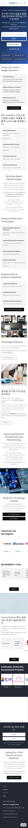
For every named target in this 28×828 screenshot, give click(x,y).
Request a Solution (14, 777)
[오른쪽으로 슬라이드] (17, 557)
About (4, 796)
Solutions (5, 789)
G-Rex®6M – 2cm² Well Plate (17, 573)
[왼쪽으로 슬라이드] (10, 557)
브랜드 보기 (6, 422)
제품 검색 (14, 38)
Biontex (18, 551)
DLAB (14, 734)
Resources (5, 792)
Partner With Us (14, 518)
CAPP (14, 738)
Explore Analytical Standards (14, 309)
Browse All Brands (14, 108)
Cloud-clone (17, 687)
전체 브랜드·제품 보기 (14, 44)
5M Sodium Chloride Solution (17, 643)
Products (5, 786)
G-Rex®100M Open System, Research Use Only (6, 574)
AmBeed (6, 551)
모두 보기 (14, 589)
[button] (3, 3)
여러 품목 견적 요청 (14, 49)
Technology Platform (14, 514)
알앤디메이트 (15, 826)
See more (5, 138)
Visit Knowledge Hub (8, 357)
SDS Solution (6, 643)
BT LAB (6, 687)
